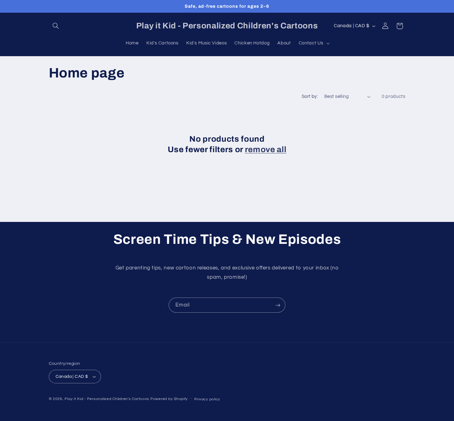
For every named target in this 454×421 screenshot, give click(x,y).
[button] (56, 26)
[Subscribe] (278, 305)
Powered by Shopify (169, 399)
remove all (266, 149)
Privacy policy (207, 399)
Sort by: (310, 96)
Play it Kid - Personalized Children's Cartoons (107, 399)
